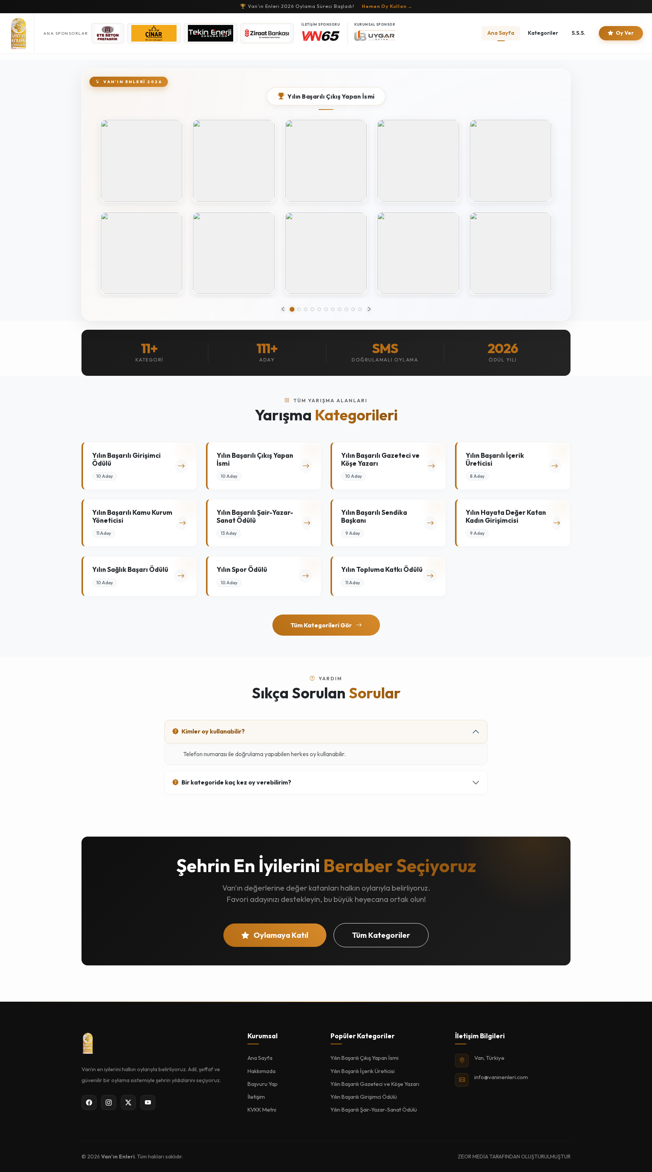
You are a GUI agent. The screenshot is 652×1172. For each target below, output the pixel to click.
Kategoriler (543, 32)
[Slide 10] (353, 309)
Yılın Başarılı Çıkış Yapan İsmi (364, 1057)
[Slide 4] (312, 309)
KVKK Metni (262, 1109)
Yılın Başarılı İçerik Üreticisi (363, 1071)
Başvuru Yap (263, 1083)
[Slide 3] (306, 309)
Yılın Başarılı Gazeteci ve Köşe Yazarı (375, 1083)
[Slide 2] (299, 309)
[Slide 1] (292, 309)
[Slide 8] (339, 309)
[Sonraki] (369, 309)
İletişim (256, 1096)
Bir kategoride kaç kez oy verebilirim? (236, 782)
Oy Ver (624, 32)
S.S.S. (578, 32)
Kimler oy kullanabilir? (213, 731)
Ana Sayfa (500, 32)
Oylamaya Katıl (280, 935)
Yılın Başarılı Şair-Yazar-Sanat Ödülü (374, 1109)
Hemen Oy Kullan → (387, 6)
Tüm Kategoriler (381, 935)
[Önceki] (283, 309)
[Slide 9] (346, 309)
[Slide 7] (333, 309)
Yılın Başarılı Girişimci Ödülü (364, 1096)
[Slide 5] (319, 309)
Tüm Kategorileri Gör (322, 625)
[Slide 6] (326, 309)
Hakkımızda (261, 1071)
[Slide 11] (360, 309)
